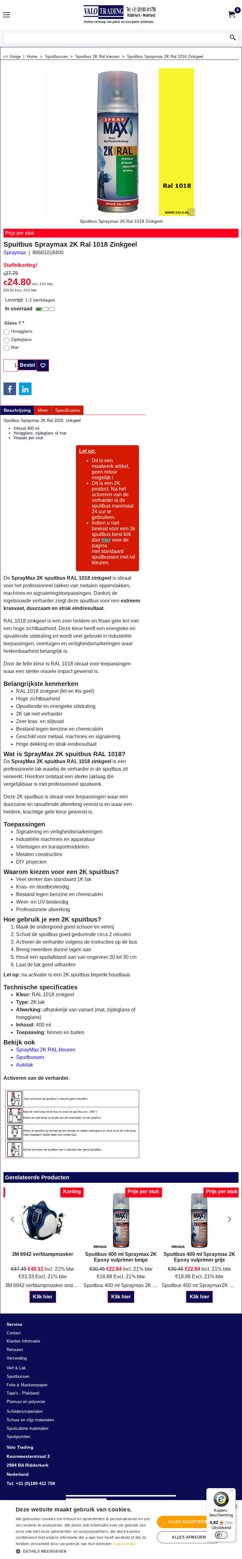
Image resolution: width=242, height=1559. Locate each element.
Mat (15, 347)
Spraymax (14, 252)
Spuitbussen (30, 1057)
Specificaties (67, 410)
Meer (43, 410)
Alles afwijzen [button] (189, 1537)
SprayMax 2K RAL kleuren (45, 1049)
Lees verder (124, 1544)
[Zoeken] (233, 38)
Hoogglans (21, 331)
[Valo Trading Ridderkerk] (119, 14)
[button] (83, 1550)
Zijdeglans (21, 339)
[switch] (221, 1535)
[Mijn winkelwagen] (231, 15)
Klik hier (42, 1296)
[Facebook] (9, 389)
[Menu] (6, 15)
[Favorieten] (43, 365)
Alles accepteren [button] (189, 1522)
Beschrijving (17, 410)
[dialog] (121, 1529)
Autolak (24, 1064)
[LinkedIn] (25, 389)
